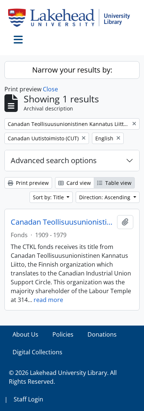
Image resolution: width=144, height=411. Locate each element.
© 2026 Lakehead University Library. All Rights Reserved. (63, 377)
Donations (102, 334)
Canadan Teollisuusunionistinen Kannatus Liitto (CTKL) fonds (62, 222)
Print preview (31, 182)
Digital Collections (37, 352)
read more (48, 300)
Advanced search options (54, 160)
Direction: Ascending (105, 197)
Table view (117, 182)
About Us (25, 334)
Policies (62, 334)
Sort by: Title (49, 197)
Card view (78, 182)
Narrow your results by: (72, 70)
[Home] (72, 18)
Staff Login (28, 399)
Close (50, 89)
